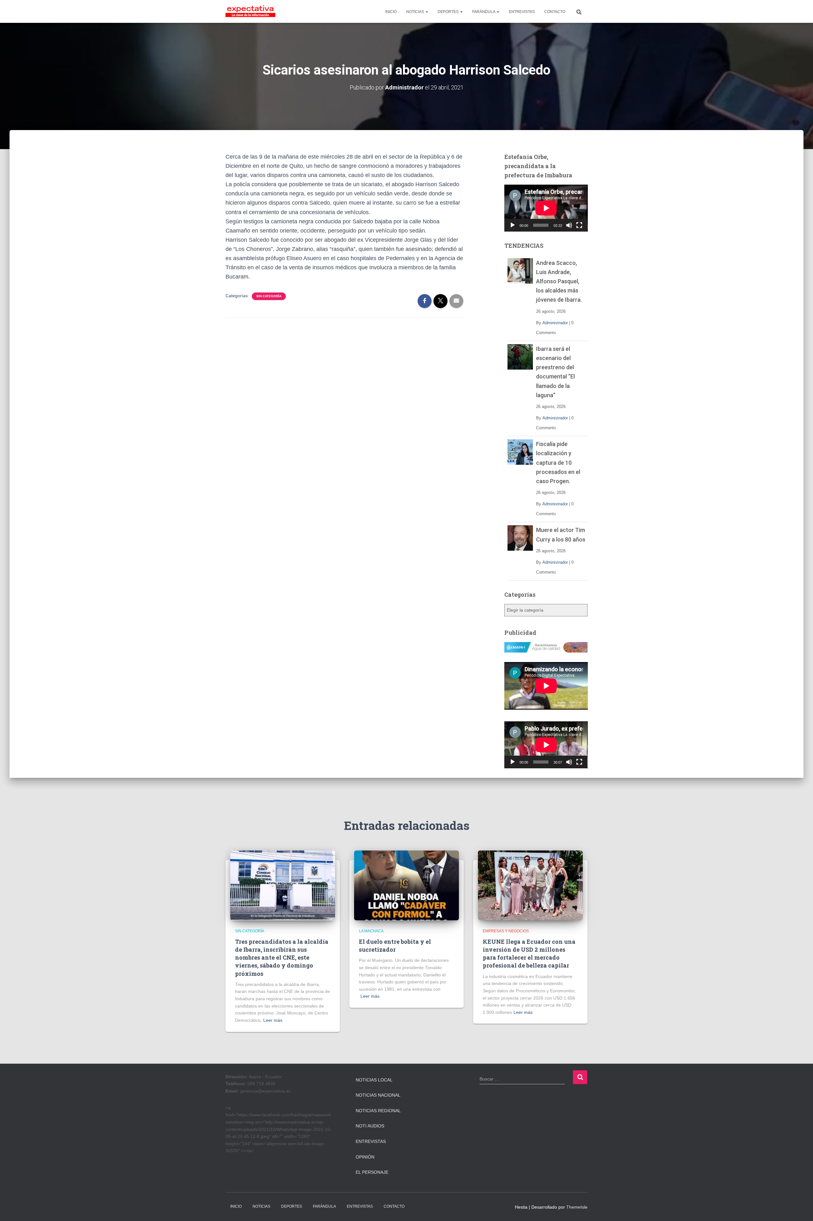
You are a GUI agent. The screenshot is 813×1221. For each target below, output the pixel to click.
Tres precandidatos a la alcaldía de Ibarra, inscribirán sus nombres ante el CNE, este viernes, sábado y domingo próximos (281, 957)
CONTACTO (554, 12)
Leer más (272, 1020)
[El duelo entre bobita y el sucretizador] (406, 885)
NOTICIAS (415, 12)
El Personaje (372, 1172)
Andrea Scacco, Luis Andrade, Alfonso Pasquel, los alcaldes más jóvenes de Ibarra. (559, 281)
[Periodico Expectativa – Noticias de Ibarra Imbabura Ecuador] (250, 11)
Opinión (365, 1156)
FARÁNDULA (484, 12)
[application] (546, 208)
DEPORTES (449, 12)
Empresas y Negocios (506, 931)
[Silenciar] (569, 225)
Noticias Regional (378, 1110)
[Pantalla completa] (579, 225)
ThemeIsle (577, 1207)
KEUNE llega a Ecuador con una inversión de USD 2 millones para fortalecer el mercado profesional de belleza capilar (529, 953)
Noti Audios (370, 1125)
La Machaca (371, 931)
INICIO (391, 12)
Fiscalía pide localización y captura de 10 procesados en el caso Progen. (558, 462)
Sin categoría (268, 296)
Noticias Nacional (378, 1095)
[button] (426, 12)
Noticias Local (374, 1079)
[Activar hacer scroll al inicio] (800, 1208)
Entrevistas (371, 1141)
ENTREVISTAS (522, 12)
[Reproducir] (512, 225)
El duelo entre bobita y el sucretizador (395, 945)
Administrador (555, 322)
